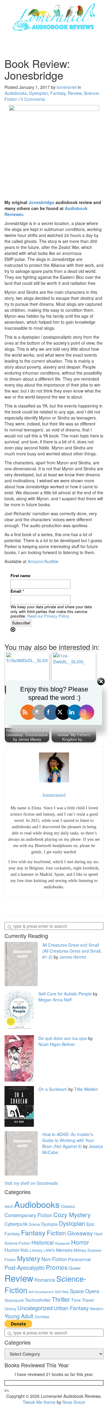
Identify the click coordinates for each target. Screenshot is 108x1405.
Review (74, 93)
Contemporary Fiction (28, 1215)
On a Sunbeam (52, 1089)
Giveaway (80, 1233)
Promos (57, 1267)
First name (20, 575)
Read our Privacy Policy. (48, 616)
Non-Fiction (54, 1259)
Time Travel (82, 1300)
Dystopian (38, 93)
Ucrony (10, 1308)
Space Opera (84, 1291)
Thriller (61, 1299)
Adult (8, 1206)
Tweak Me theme (39, 1402)
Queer (75, 1268)
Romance (44, 1279)
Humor (11, 1249)
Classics (68, 1206)
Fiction (56, 1232)
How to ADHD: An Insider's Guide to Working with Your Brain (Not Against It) (68, 1140)
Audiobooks (15, 93)
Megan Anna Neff (54, 1000)
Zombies (41, 1316)
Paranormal (79, 1259)
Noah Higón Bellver (56, 1044)
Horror (80, 1241)
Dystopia (49, 1224)
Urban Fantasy (71, 1308)
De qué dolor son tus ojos (62, 1038)
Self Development (41, 1292)
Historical (43, 1242)
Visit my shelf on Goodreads (31, 1183)
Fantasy (57, 93)
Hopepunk (62, 1243)
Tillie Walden (86, 1089)
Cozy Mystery (72, 1214)
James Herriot (72, 957)
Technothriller (38, 1300)
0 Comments (33, 99)
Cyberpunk (16, 1223)
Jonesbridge (41, 202)
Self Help (62, 1291)
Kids (24, 1250)
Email (17, 591)
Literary (36, 1250)
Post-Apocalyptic (24, 1267)
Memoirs (64, 1250)
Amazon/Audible (43, 561)
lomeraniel (66, 87)
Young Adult (18, 1316)
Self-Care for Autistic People (65, 994)
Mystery (28, 1258)
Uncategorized (34, 1308)
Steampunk (14, 1300)
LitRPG (49, 1250)
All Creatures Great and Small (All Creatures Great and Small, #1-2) (72, 951)
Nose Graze (73, 1402)
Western (97, 1308)
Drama (34, 1224)
